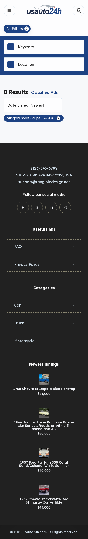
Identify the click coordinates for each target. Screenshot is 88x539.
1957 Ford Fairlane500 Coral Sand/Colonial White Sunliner (44, 464)
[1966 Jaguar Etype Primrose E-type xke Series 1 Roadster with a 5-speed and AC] (44, 413)
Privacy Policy (26, 264)
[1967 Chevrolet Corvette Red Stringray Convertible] (44, 490)
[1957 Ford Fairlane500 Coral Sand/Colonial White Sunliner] (44, 453)
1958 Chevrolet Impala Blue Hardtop (44, 388)
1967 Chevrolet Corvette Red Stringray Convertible (44, 501)
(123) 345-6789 (44, 168)
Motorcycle (24, 340)
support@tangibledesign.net (44, 182)
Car (17, 305)
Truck (19, 323)
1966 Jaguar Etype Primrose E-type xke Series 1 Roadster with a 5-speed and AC (44, 425)
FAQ (18, 246)
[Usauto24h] (44, 10)
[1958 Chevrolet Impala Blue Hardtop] (44, 379)
